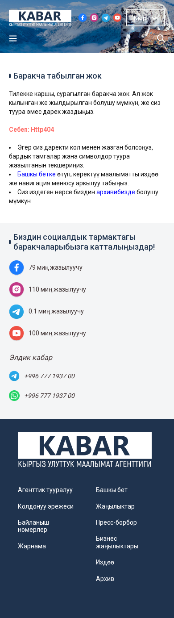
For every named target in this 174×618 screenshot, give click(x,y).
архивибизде (115, 192)
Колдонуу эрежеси (46, 506)
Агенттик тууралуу (45, 489)
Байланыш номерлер (33, 526)
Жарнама (32, 546)
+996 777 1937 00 (49, 376)
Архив (105, 578)
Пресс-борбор (116, 522)
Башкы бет (112, 489)
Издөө (105, 562)
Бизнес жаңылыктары (117, 542)
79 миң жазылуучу (56, 267)
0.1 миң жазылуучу (56, 311)
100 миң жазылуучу (57, 333)
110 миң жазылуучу (57, 289)
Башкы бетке (36, 174)
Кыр (140, 17)
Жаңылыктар (115, 506)
